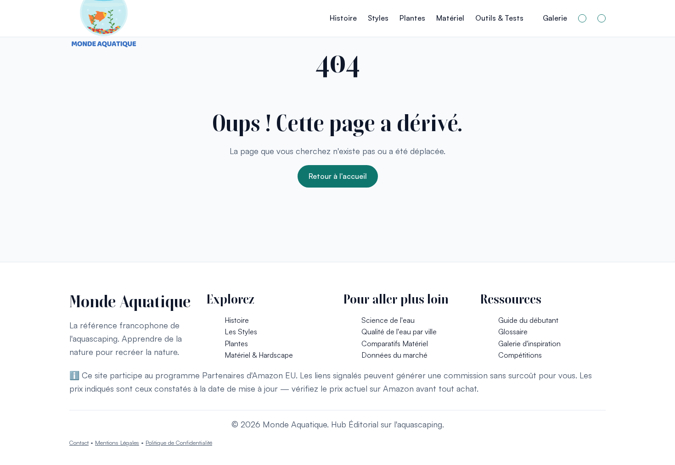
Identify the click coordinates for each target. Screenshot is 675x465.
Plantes (412, 17)
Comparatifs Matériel (394, 343)
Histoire (343, 17)
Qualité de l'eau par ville (399, 331)
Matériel (450, 17)
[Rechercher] (582, 18)
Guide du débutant (528, 320)
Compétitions (520, 355)
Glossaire (513, 331)
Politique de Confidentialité (179, 442)
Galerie (555, 17)
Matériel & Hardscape (259, 355)
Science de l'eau (388, 320)
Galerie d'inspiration (529, 343)
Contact (79, 442)
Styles (378, 17)
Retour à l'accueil (338, 176)
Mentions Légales (117, 442)
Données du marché (394, 355)
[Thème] (601, 18)
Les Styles (241, 331)
